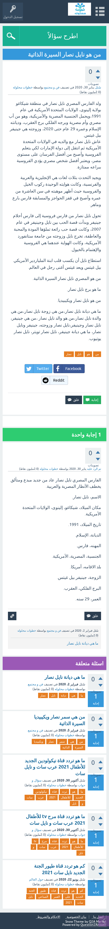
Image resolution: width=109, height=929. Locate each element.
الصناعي (43, 896)
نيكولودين (41, 791)
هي (73, 695)
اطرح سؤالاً (63, 35)
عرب (41, 797)
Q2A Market (97, 921)
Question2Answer (93, 925)
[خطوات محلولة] (79, 9)
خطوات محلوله (64, 689)
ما (82, 695)
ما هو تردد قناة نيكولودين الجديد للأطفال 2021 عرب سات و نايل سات (54, 767)
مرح (44, 841)
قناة (54, 791)
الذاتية (66, 747)
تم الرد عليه (94, 468)
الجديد (79, 797)
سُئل (98, 87)
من (97, 354)
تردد (64, 791)
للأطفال (65, 797)
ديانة (63, 695)
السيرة (79, 747)
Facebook (73, 369)
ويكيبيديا (38, 741)
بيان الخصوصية (76, 917)
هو (88, 354)
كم (81, 890)
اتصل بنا (98, 917)
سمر (62, 741)
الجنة (32, 890)
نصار (69, 354)
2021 (52, 797)
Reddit (59, 380)
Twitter (43, 369)
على (67, 896)
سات (30, 797)
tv (35, 841)
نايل (79, 354)
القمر (56, 896)
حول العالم (36, 879)
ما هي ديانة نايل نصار (82, 643)
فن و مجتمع (52, 87)
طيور (43, 890)
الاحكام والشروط (48, 917)
